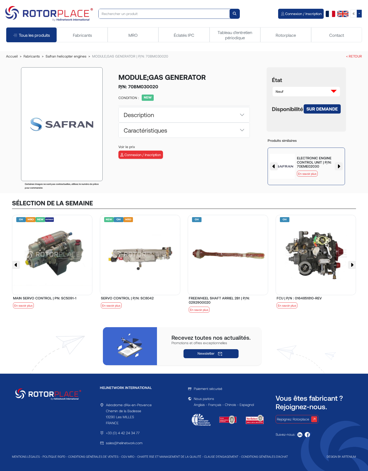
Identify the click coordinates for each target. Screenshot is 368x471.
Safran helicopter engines (66, 56)
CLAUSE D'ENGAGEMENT (221, 456)
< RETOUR (354, 56)
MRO (133, 35)
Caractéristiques (145, 130)
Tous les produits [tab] (34, 35)
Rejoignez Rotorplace (293, 419)
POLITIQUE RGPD (54, 456)
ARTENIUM (349, 456)
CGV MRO (127, 456)
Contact (336, 35)
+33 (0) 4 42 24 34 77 (122, 433)
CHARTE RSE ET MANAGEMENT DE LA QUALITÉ (169, 456)
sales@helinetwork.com (124, 443)
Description (139, 114)
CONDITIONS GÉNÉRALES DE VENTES (93, 456)
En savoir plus (307, 173)
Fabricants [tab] (82, 35)
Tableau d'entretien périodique (235, 35)
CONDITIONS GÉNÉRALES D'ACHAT (264, 456)
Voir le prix (126, 147)
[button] (306, 91)
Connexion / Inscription (142, 155)
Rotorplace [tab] (286, 35)
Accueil (12, 56)
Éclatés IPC (184, 35)
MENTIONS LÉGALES (26, 456)
